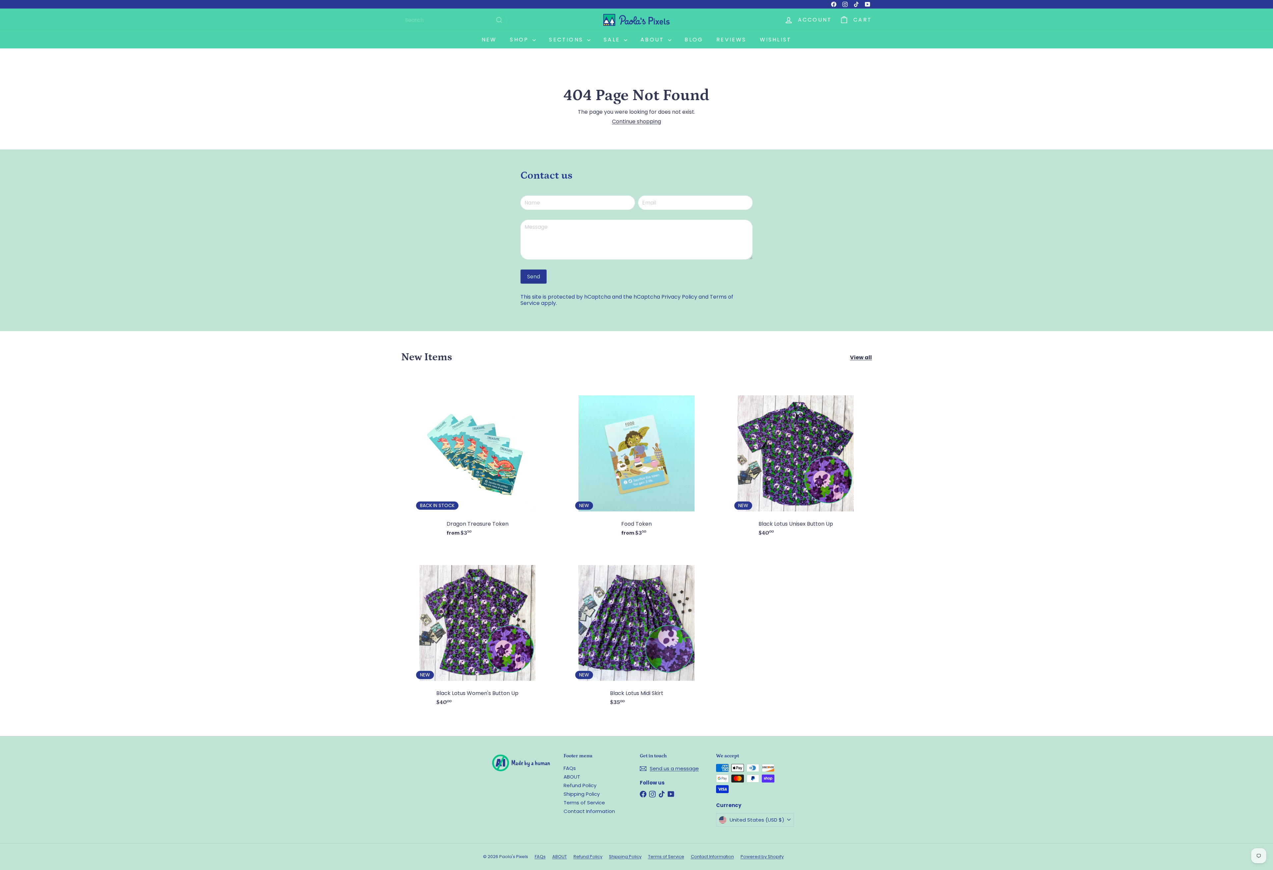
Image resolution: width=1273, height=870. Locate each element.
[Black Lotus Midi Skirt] (636, 630)
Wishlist (776, 39)
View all (861, 357)
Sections (567, 39)
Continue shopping (636, 121)
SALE (613, 39)
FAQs (570, 768)
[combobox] (454, 20)
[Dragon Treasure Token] (477, 460)
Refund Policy (580, 785)
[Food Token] (636, 460)
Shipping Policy (582, 793)
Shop (520, 39)
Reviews (731, 39)
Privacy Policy (679, 297)
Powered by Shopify (762, 856)
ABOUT (572, 776)
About (653, 39)
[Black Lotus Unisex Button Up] (795, 460)
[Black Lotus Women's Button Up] (477, 630)
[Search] (499, 20)
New (489, 39)
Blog (694, 39)
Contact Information (589, 811)
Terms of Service (584, 802)
